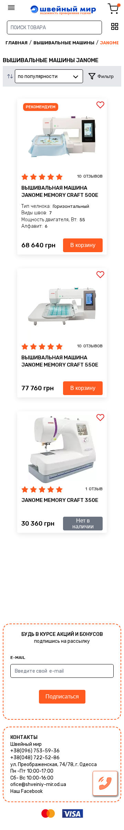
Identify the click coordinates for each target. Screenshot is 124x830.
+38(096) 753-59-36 (35, 751)
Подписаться (62, 696)
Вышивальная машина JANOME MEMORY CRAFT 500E (59, 191)
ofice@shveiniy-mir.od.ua (38, 784)
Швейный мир (26, 744)
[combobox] (49, 76)
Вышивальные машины (63, 42)
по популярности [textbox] (38, 76)
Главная (17, 42)
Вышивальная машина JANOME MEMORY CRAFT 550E (59, 361)
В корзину (82, 245)
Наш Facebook (26, 791)
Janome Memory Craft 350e (59, 500)
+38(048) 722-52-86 (35, 758)
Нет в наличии (83, 524)
